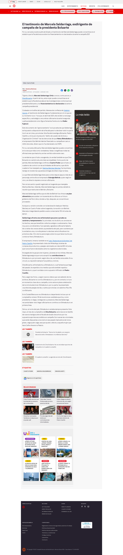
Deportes (25, 530)
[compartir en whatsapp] (68, 90)
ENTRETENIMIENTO (72, 6)
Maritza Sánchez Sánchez (52, 168)
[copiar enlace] (72, 90)
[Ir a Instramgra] (89, 507)
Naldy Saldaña (58, 1)
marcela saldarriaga (44, 371)
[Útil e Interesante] (48, 433)
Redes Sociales (46, 514)
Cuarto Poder (28, 371)
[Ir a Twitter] (85, 507)
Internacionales (47, 511)
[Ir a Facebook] (82, 507)
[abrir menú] (10, 6)
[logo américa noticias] (14, 6)
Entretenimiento (27, 525)
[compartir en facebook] (61, 90)
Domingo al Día (67, 511)
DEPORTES (92, 6)
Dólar (38, 1)
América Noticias (31, 89)
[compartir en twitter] (65, 90)
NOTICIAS (83, 6)
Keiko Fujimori (22, 1)
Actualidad (46, 506)
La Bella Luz (47, 1)
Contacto (45, 539)
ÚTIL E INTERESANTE (103, 6)
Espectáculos (46, 509)
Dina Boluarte (27, 98)
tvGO (63, 6)
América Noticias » (27, 92)
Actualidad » (36, 92)
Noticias (24, 528)
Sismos (31, 1)
